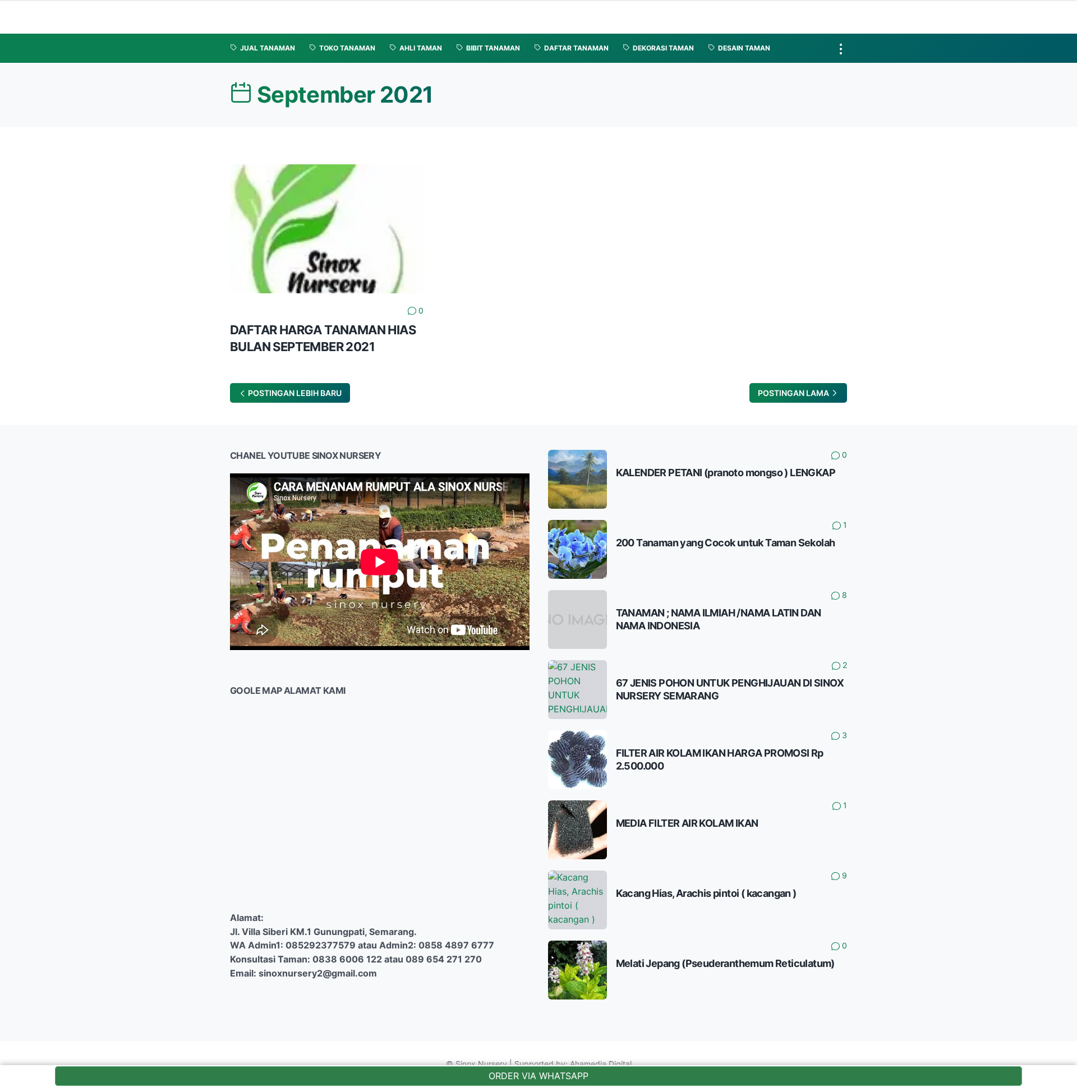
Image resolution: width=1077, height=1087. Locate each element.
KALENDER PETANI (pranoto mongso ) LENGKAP (725, 472)
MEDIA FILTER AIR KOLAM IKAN (687, 823)
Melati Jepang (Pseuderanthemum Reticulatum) (725, 963)
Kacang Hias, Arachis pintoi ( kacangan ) (706, 893)
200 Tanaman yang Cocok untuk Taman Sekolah (725, 543)
